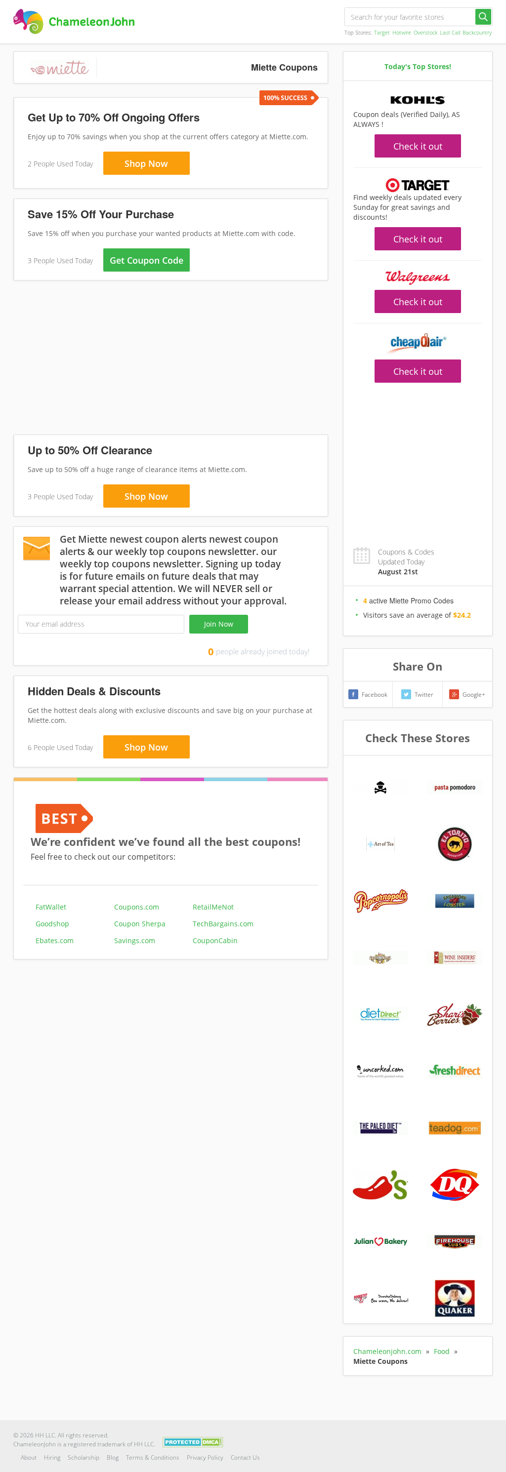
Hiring (52, 1457)
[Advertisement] (170, 359)
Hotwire (401, 32)
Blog (113, 1457)
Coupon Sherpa (140, 923)
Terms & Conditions (152, 1457)
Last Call (450, 32)
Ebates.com (55, 940)
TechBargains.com (223, 923)
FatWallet (51, 907)
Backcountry (477, 32)
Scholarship (83, 1457)
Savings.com (134, 940)
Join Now (218, 624)
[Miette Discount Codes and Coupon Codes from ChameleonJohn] (73, 21)
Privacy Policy (205, 1457)
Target (382, 32)
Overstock (425, 32)
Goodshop (52, 923)
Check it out (417, 146)
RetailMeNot (213, 907)
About (29, 1457)
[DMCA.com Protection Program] (193, 1441)
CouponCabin (215, 940)
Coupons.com (136, 907)
